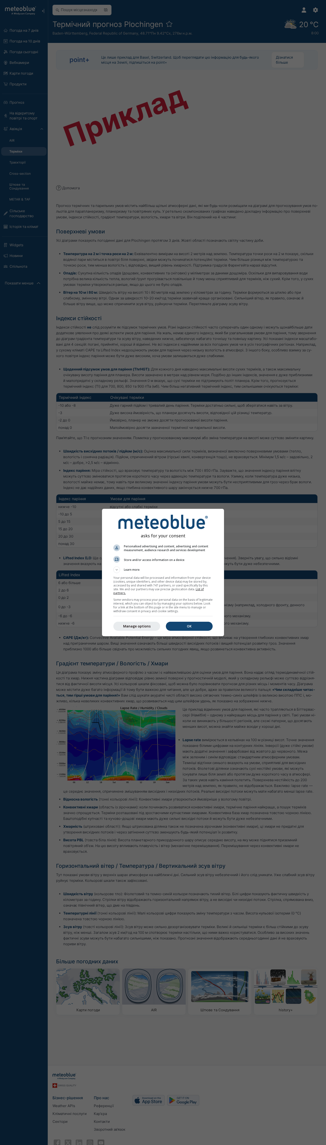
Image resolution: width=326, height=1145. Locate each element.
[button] (163, 569)
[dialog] (163, 572)
